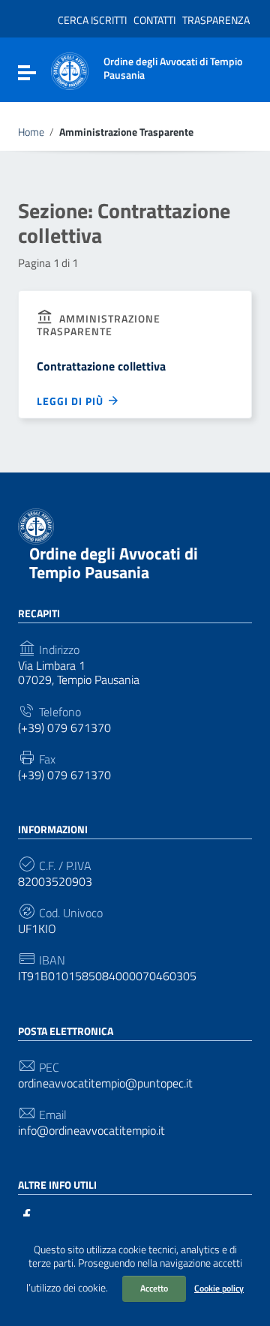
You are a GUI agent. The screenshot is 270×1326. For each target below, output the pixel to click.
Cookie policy (219, 1288)
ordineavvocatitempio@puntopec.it (105, 1083)
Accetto (154, 1288)
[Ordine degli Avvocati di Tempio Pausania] (69, 70)
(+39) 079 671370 (64, 728)
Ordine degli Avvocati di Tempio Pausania (113, 563)
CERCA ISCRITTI (92, 20)
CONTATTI (155, 20)
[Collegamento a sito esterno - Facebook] (27, 1214)
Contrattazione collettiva (101, 366)
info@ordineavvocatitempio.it (91, 1131)
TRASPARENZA (216, 20)
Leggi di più (71, 400)
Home (31, 132)
